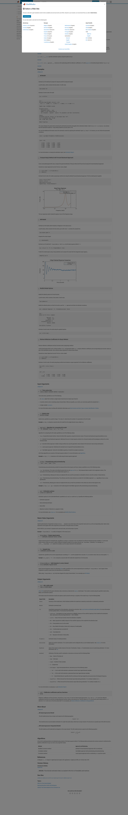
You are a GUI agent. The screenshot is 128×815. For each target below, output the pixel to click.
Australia (88, 25)
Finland (45, 33)
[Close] (105, 4)
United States (26, 29)
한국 (87, 40)
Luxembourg (47, 42)
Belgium (46, 25)
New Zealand (89, 29)
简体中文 (89, 33)
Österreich (67, 29)
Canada (25, 27)
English (67, 40)
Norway (66, 27)
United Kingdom (68, 44)
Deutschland (47, 29)
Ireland (45, 38)
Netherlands (67, 25)
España (45, 31)
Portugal (67, 31)
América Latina (26, 25)
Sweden (66, 33)
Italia (45, 40)
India (87, 27)
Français (68, 42)
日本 (87, 38)
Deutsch (68, 38)
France (45, 35)
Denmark (46, 27)
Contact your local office (64, 49)
